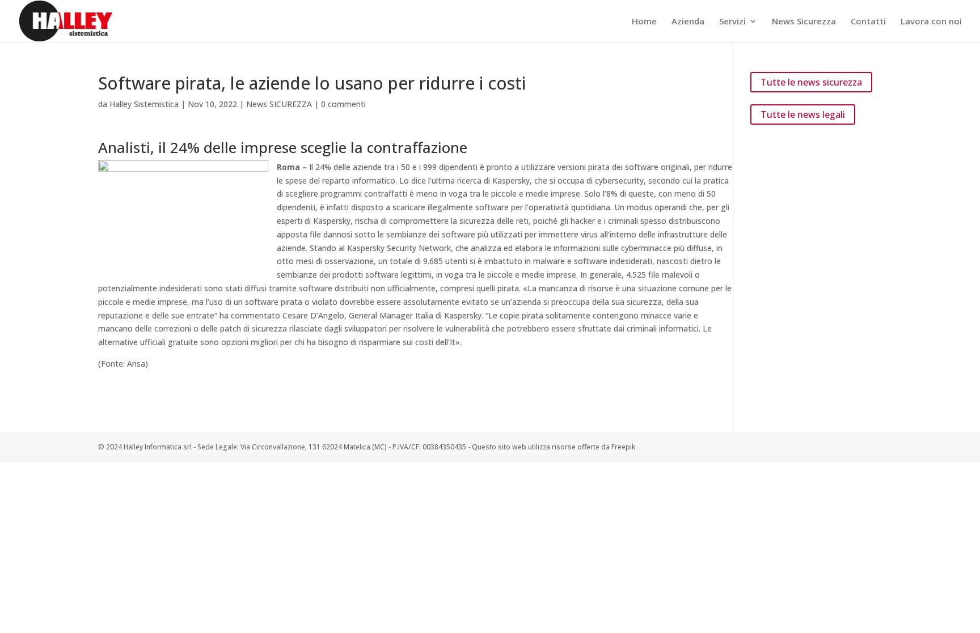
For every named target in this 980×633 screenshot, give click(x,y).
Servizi (732, 22)
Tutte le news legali (803, 114)
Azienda (687, 22)
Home (644, 22)
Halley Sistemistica (144, 104)
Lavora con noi (931, 22)
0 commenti (343, 104)
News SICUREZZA (279, 104)
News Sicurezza (804, 22)
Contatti (868, 22)
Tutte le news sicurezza (811, 82)
